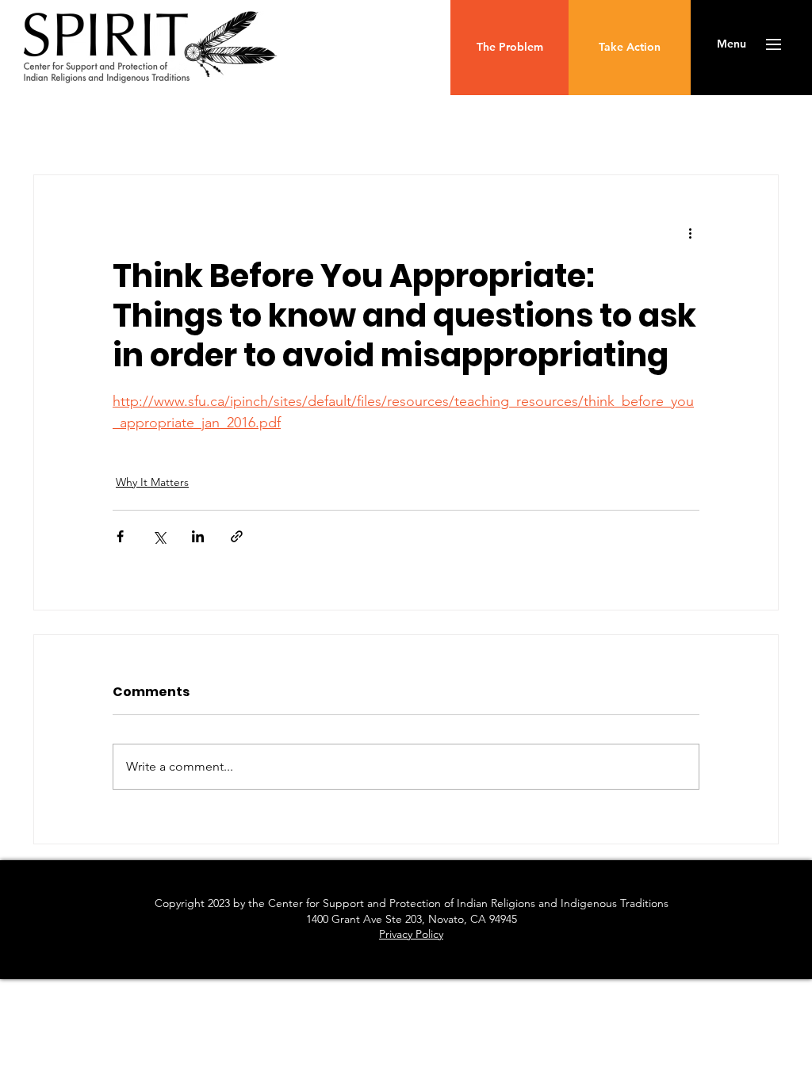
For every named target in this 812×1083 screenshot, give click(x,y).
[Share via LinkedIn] (197, 536)
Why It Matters (152, 482)
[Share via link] (236, 536)
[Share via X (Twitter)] (159, 536)
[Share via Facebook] (120, 536)
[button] (731, 44)
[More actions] (689, 232)
